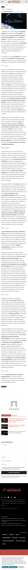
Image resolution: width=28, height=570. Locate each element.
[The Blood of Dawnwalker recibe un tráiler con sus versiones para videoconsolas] (4, 420)
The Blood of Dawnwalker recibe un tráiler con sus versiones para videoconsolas (17, 420)
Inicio (2, 4)
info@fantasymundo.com (13, 508)
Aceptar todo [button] (5, 567)
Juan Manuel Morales (8, 11)
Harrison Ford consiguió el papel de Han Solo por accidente (12, 518)
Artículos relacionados (6, 415)
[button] (2, 2)
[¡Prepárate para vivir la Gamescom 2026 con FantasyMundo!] (4, 433)
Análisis (11, 4)
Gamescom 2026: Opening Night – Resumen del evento (11, 523)
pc (7, 386)
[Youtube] (15, 497)
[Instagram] (5, 497)
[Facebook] (2, 394)
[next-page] (4, 438)
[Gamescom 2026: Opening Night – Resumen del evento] (4, 426)
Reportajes (3, 428)
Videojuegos (6, 4)
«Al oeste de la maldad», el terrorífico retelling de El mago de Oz (13, 525)
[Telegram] (14, 394)
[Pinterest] (8, 394)
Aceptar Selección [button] (13, 567)
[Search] (26, 2)
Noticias (3, 422)
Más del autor (14, 415)
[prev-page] (2, 438)
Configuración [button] (21, 567)
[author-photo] (14, 407)
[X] (5, 394)
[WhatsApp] (11, 394)
